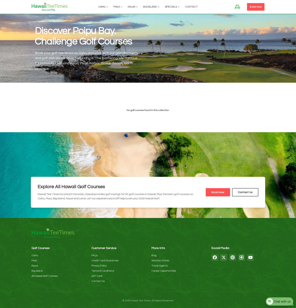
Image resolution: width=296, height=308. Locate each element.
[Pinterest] (232, 257)
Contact (191, 6)
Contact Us (245, 192)
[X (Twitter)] (223, 257)
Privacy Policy (99, 265)
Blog (154, 255)
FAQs (94, 255)
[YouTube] (250, 257)
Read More (42, 68)
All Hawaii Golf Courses (45, 276)
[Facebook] (214, 257)
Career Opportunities (163, 271)
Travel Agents (159, 265)
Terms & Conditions (102, 271)
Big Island (150, 6)
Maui (117, 6)
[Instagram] (241, 257)
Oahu (102, 6)
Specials (171, 6)
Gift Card (96, 276)
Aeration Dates (160, 260)
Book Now (256, 7)
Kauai (131, 6)
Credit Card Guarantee (105, 260)
